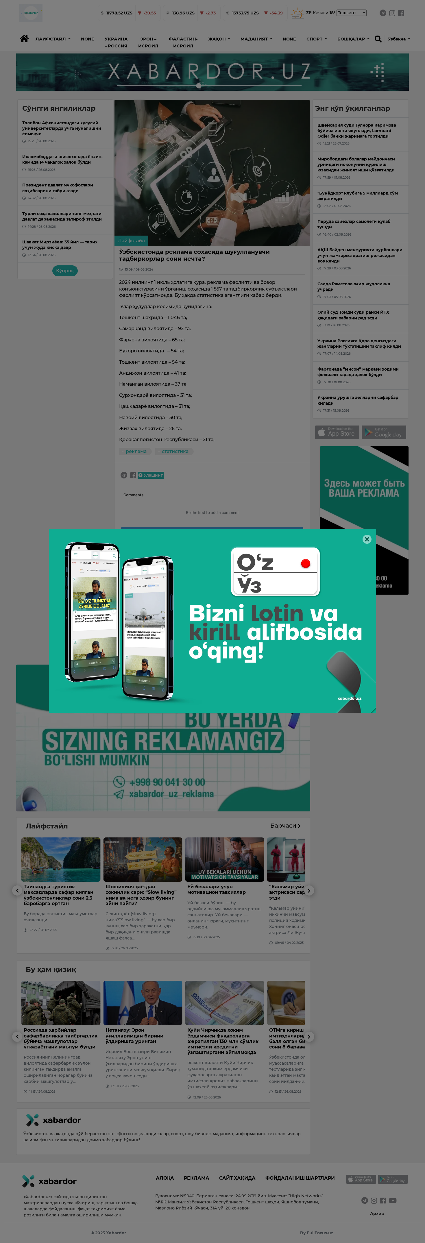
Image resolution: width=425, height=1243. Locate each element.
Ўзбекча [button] (397, 39)
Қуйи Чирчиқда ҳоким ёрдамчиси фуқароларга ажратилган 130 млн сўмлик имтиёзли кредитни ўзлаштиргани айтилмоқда (141, 1041)
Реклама (196, 1178)
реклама (136, 451)
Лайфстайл (131, 240)
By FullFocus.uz (316, 1232)
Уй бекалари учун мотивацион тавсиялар (135, 889)
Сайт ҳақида (237, 1178)
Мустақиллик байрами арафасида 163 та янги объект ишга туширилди (300, 1035)
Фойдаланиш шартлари (300, 1178)
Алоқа (165, 1178)
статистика (175, 451)
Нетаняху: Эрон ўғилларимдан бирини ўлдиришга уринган (53, 1035)
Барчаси (284, 825)
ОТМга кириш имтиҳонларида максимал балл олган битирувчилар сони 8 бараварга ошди (220, 1038)
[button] (53, 39)
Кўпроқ (65, 270)
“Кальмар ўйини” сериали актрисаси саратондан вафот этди (224, 892)
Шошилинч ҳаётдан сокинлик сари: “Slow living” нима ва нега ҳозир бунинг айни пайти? (59, 895)
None (87, 39)
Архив (377, 1213)
